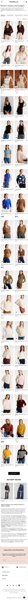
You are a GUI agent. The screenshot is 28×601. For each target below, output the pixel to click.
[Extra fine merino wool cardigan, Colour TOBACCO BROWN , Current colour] (15, 216)
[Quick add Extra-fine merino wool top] (2, 186)
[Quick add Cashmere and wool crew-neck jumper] (2, 312)
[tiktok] (16, 585)
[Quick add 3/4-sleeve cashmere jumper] (16, 387)
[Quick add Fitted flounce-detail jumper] (16, 261)
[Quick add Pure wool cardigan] (2, 288)
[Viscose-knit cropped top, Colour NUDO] (3, 92)
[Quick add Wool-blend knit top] (16, 138)
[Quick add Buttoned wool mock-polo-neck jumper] (16, 288)
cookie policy (22, 589)
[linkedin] (19, 585)
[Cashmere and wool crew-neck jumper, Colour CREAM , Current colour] (1, 317)
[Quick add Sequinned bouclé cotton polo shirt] (16, 162)
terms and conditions (7, 589)
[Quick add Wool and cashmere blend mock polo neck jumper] (2, 462)
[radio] (3, 15)
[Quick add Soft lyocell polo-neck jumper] (2, 436)
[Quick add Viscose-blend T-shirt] (2, 63)
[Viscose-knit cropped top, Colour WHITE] (15, 92)
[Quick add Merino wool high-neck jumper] (16, 338)
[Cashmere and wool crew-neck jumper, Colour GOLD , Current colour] (17, 441)
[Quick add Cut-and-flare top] (2, 338)
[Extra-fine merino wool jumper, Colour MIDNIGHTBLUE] (3, 267)
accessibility (15, 592)
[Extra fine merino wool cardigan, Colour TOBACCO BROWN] (1, 216)
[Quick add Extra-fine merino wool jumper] (2, 261)
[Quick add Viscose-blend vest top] (16, 63)
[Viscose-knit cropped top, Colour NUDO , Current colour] (17, 92)
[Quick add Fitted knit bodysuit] (16, 113)
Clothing (3, 19)
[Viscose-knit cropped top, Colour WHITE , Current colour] (1, 92)
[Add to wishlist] (13, 41)
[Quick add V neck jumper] (16, 186)
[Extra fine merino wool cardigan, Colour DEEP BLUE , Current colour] (3, 216)
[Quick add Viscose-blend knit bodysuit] (2, 113)
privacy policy (16, 589)
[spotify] (13, 585)
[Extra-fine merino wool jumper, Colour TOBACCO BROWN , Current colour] (1, 267)
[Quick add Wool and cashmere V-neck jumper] (16, 237)
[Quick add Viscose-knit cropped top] (2, 87)
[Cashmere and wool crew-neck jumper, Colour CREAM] (15, 441)
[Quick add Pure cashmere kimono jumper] (2, 387)
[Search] (24, 1)
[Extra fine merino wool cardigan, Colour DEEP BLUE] (17, 216)
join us (11, 592)
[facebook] (10, 585)
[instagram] (7, 585)
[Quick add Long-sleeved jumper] (16, 462)
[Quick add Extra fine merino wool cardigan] (2, 211)
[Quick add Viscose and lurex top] (2, 38)
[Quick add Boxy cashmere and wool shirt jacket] (2, 237)
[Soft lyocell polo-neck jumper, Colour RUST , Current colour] (1, 441)
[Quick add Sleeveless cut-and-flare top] (2, 138)
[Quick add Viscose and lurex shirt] (16, 38)
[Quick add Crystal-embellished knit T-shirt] (2, 162)
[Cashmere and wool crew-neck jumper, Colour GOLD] (3, 317)
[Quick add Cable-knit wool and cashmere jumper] (16, 411)
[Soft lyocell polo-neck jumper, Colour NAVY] (3, 441)
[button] (24, 19)
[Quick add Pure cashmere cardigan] (2, 363)
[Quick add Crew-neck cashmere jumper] (2, 411)
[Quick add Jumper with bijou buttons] (16, 363)
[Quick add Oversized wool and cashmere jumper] (16, 312)
